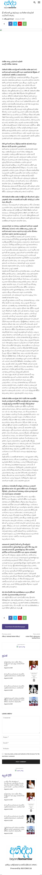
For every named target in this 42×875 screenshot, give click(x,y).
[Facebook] (10, 24)
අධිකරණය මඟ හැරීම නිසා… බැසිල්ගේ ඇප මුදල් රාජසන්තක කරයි (14, 663)
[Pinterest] (20, 24)
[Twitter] (15, 24)
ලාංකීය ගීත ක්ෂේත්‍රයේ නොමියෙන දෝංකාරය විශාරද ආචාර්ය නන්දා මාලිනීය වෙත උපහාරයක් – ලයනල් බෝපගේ (14, 784)
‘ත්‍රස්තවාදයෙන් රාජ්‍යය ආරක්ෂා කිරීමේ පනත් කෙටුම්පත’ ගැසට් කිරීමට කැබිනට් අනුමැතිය (14, 699)
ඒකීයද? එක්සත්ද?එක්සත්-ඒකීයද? (11, 636)
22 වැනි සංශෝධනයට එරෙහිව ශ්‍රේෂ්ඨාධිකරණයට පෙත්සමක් (14, 687)
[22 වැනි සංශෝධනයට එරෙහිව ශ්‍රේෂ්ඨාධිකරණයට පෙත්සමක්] (33, 689)
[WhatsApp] (25, 24)
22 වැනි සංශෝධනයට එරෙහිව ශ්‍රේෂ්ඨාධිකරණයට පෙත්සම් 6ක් (14, 675)
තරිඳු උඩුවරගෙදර (9, 19)
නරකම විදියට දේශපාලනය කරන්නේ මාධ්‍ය (33, 637)
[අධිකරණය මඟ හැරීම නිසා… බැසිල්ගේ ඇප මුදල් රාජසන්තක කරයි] (33, 665)
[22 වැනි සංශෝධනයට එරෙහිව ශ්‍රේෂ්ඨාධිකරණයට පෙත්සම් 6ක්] (33, 677)
